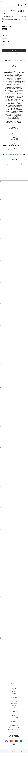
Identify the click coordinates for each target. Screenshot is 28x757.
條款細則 (14, 693)
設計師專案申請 (14, 717)
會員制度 (14, 705)
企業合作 (14, 691)
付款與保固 (14, 702)
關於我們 (14, 688)
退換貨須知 (14, 703)
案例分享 (14, 715)
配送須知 (14, 707)
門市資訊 (14, 690)
